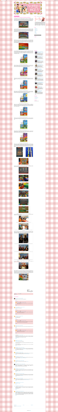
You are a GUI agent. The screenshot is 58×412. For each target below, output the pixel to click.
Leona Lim (16, 298)
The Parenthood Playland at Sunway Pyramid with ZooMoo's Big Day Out (40, 73)
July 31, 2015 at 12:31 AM (20, 298)
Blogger (16, 340)
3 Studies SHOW (17, 341)
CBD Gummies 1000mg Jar (26, 379)
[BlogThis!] (19, 293)
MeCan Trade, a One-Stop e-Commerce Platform (40, 64)
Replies (17, 319)
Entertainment (36, 30)
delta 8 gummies (17, 388)
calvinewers (16, 373)
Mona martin (16, 356)
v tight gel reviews (17, 337)
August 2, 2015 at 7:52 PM (23, 320)
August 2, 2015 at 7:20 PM (23, 302)
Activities (16, 294)
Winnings (36, 33)
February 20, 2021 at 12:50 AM (21, 373)
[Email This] (18, 293)
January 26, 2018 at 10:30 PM (21, 347)
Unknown (16, 325)
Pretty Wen (36, 98)
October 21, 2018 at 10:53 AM (21, 360)
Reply (16, 318)
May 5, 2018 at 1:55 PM (20, 356)
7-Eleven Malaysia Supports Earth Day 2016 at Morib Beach (40, 82)
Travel (35, 32)
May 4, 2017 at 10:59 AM (19, 340)
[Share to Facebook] (20, 293)
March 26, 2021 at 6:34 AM (20, 382)
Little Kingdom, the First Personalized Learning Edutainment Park (39, 91)
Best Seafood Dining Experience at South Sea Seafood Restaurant (39, 69)
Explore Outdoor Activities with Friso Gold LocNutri (40, 56)
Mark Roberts (16, 347)
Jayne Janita (16, 382)
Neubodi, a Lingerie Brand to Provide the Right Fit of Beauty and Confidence (40, 52)
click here (27, 361)
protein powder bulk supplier (26, 353)
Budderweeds (21, 375)
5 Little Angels (18, 302)
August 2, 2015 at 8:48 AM (20, 325)
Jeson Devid (16, 360)
